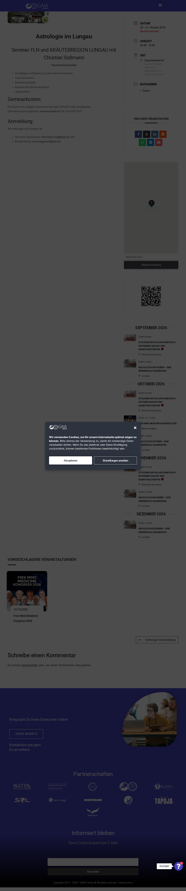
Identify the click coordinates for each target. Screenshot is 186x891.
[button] (135, 428)
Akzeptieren (70, 460)
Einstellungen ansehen (115, 460)
